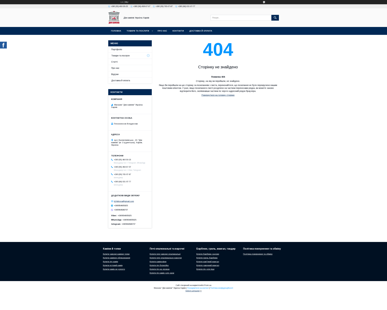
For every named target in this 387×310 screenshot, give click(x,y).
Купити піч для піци (205, 269)
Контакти (178, 31)
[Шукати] (275, 18)
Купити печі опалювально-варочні (166, 258)
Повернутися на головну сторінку (218, 95)
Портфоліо (116, 49)
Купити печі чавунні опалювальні (165, 254)
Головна (116, 31)
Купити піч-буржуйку (159, 265)
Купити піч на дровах (160, 269)
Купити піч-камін (110, 261)
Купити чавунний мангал (207, 265)
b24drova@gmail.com (124, 201)
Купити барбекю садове (207, 254)
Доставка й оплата (200, 31)
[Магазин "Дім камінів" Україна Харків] (114, 23)
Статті (114, 62)
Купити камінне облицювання (116, 258)
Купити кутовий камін (113, 265)
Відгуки (115, 74)
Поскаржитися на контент (198, 288)
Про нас (162, 31)
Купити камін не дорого (114, 269)
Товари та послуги (138, 31)
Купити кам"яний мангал (207, 261)
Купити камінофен (158, 261)
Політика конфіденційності (221, 288)
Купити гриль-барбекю (207, 258)
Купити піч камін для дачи (162, 273)
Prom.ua (207, 285)
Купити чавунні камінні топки (116, 254)
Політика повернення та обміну (258, 254)
